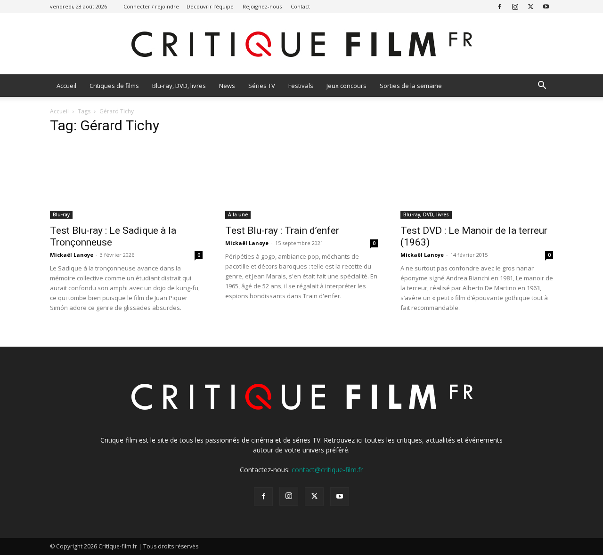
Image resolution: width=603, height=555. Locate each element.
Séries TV (261, 85)
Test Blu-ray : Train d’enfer (282, 230)
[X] (530, 6)
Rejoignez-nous (262, 6)
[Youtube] (546, 6)
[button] (541, 86)
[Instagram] (515, 6)
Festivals (300, 85)
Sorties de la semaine (411, 85)
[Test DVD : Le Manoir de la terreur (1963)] (476, 181)
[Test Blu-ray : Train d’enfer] (301, 181)
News (227, 85)
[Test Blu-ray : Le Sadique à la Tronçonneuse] (126, 181)
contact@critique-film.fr (327, 469)
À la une (238, 214)
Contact (300, 6)
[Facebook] (499, 6)
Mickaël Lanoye (71, 254)
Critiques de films (114, 85)
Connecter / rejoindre (151, 6)
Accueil (66, 85)
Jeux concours (346, 85)
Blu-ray (61, 214)
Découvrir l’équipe (210, 6)
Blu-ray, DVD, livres (179, 85)
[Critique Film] (301, 44)
